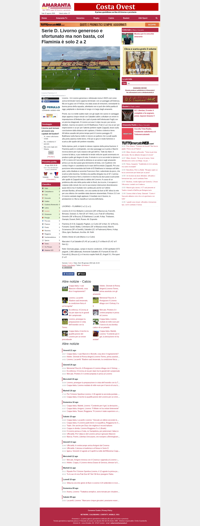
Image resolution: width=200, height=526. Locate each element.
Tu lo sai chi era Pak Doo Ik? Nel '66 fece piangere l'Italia (90, 474)
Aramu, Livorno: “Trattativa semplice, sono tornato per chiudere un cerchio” (97, 492)
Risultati (51, 157)
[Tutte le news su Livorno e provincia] (56, 7)
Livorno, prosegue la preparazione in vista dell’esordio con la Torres (94, 383)
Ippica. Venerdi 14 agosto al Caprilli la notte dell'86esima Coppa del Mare (97, 451)
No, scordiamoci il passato (50, 143)
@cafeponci (86, 265)
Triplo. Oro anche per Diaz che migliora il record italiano (89, 426)
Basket (125, 106)
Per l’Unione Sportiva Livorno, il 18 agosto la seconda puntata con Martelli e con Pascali (103, 394)
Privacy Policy (107, 510)
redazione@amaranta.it (118, 523)
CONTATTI (104, 514)
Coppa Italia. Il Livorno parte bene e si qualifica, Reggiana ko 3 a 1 (94, 423)
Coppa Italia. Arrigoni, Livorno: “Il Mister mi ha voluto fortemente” (93, 408)
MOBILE (112, 514)
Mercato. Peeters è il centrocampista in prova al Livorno (109, 312)
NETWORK (84, 514)
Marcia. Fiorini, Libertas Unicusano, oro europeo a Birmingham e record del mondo (100, 437)
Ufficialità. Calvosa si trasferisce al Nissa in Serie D (88, 448)
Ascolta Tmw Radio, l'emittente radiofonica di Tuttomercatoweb (145, 131)
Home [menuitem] (44, 18)
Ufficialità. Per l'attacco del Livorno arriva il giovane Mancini (91, 434)
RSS (117, 514)
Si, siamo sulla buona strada (51, 138)
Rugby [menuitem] (96, 18)
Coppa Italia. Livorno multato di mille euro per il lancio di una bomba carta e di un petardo (103, 385)
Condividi (69, 274)
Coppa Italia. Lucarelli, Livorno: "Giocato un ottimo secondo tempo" (94, 420)
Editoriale (126, 30)
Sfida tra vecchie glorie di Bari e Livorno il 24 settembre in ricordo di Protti (97, 483)
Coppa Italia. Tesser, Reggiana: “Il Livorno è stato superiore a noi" (93, 411)
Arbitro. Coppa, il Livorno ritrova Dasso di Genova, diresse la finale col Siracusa (99, 463)
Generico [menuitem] (80, 18)
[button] (51, 152)
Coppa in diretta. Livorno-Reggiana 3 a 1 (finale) (86, 428)
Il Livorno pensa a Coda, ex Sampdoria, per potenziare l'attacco (93, 431)
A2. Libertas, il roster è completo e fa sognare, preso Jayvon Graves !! (144, 113)
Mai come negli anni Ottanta (50, 148)
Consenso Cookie (94, 510)
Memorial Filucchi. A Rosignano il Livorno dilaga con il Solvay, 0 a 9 (94, 368)
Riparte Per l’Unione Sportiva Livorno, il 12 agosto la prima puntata (94, 471)
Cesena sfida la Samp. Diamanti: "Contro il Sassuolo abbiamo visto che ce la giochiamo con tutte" (138, 196)
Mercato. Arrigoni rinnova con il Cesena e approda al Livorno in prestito (96, 460)
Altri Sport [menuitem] (142, 18)
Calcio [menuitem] (111, 18)
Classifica (46, 184)
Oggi (124, 83)
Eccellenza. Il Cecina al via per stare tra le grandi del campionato (79, 312)
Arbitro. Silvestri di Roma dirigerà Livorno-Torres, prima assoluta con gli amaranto (100, 357)
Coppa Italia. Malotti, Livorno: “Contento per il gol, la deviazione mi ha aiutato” (98, 406)
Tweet (82, 274)
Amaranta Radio (129, 125)
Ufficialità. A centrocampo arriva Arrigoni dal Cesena (88, 445)
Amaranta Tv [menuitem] (61, 18)
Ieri (129, 83)
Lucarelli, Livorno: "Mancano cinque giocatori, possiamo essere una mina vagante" (100, 500)
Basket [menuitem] (126, 18)
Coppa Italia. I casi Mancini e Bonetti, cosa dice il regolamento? (78, 288)
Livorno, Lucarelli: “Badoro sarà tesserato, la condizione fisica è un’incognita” (98, 359)
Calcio (70, 263)
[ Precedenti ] (50, 179)
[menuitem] (156, 18)
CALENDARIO (94, 514)
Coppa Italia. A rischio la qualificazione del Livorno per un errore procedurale (98, 397)
